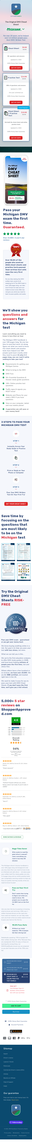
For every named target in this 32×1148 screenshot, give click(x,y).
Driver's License (8, 1058)
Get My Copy (16, 68)
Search (6, 1054)
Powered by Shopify (23, 1129)
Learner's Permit (9, 1062)
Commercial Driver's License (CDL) (14, 1070)
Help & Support (8, 1082)
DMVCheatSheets (13, 1129)
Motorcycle (7, 1066)
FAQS (5, 1086)
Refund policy (16, 1133)
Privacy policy (7, 1133)
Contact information (12, 1135)
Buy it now (16, 1012)
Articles (6, 1074)
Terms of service (25, 1133)
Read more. (15, 1100)
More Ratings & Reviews (12, 837)
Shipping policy (22, 1135)
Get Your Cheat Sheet (16, 504)
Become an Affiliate (9, 1078)
